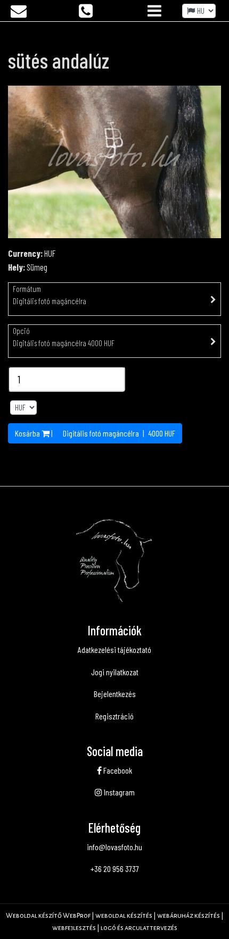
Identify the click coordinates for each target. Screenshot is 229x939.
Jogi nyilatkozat (114, 672)
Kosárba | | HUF (95, 433)
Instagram (118, 792)
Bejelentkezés (115, 694)
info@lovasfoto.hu (114, 847)
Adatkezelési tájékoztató (114, 649)
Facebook (117, 770)
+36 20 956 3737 (115, 868)
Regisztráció (114, 716)
